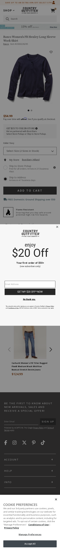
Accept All (29, 543)
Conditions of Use (38, 524)
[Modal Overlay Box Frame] (30, 275)
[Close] (56, 499)
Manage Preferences (30, 534)
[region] (30, 522)
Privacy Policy (11, 527)
